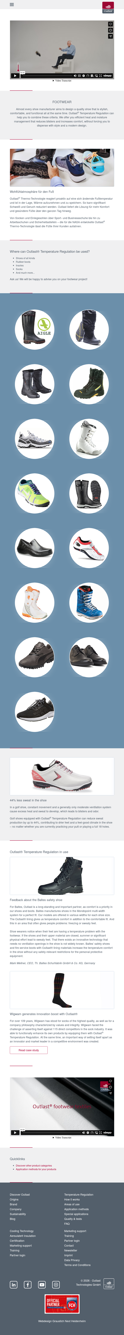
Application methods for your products (36, 1169)
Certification (17, 1240)
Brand (13, 1204)
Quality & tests (73, 1219)
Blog (12, 1219)
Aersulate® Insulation (23, 1236)
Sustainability (18, 1214)
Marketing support (21, 1245)
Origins (14, 1199)
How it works (72, 1199)
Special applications (76, 1214)
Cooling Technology (22, 1231)
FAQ (67, 1223)
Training (14, 1250)
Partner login (17, 1255)
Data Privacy (72, 1260)
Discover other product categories (34, 1165)
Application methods (76, 1209)
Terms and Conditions (77, 1265)
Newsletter (70, 1250)
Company (15, 1209)
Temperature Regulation (78, 1194)
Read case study (29, 1050)
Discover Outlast (20, 1194)
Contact (69, 1245)
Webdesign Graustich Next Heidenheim (62, 1321)
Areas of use (72, 1204)
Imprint (68, 1255)
